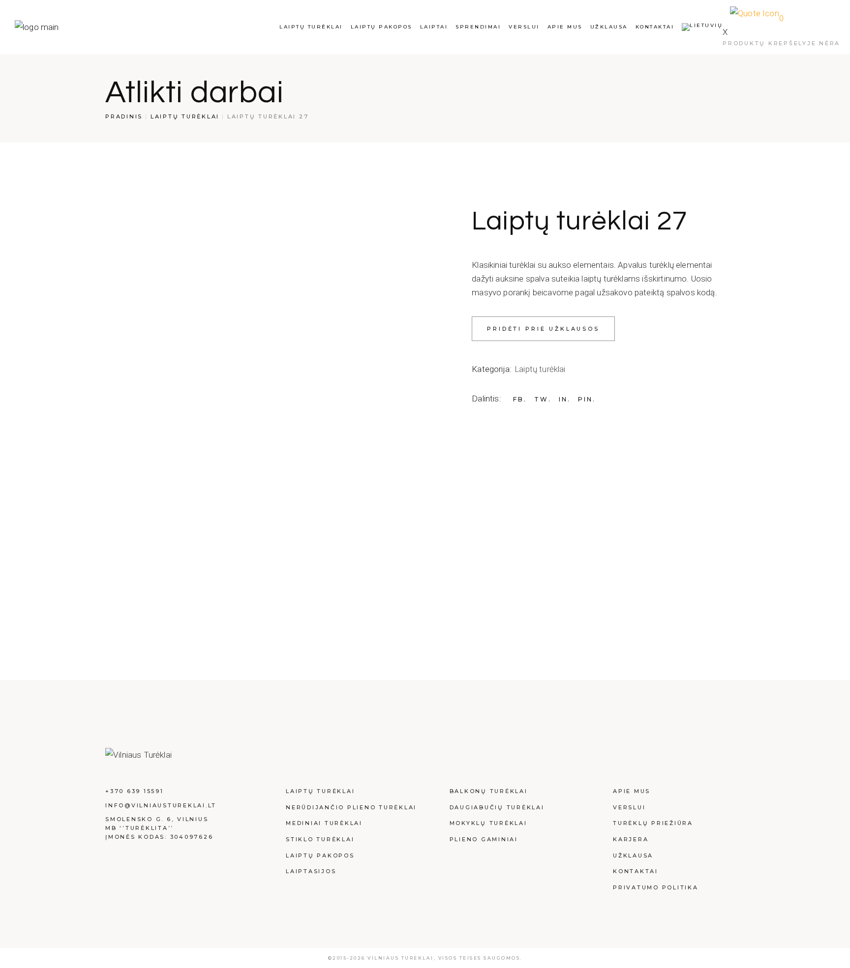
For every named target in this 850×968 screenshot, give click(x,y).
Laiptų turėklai (540, 369)
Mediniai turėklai (324, 823)
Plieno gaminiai (484, 839)
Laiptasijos (311, 871)
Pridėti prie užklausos (543, 328)
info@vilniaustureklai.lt (160, 805)
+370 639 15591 (134, 791)
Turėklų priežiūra (653, 823)
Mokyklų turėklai (488, 823)
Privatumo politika (655, 887)
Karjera (630, 839)
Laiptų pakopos (320, 855)
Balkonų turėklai (489, 791)
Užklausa (633, 855)
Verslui (629, 807)
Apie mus (631, 791)
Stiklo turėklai (320, 839)
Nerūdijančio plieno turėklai (351, 807)
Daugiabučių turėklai (497, 807)
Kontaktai (635, 871)
